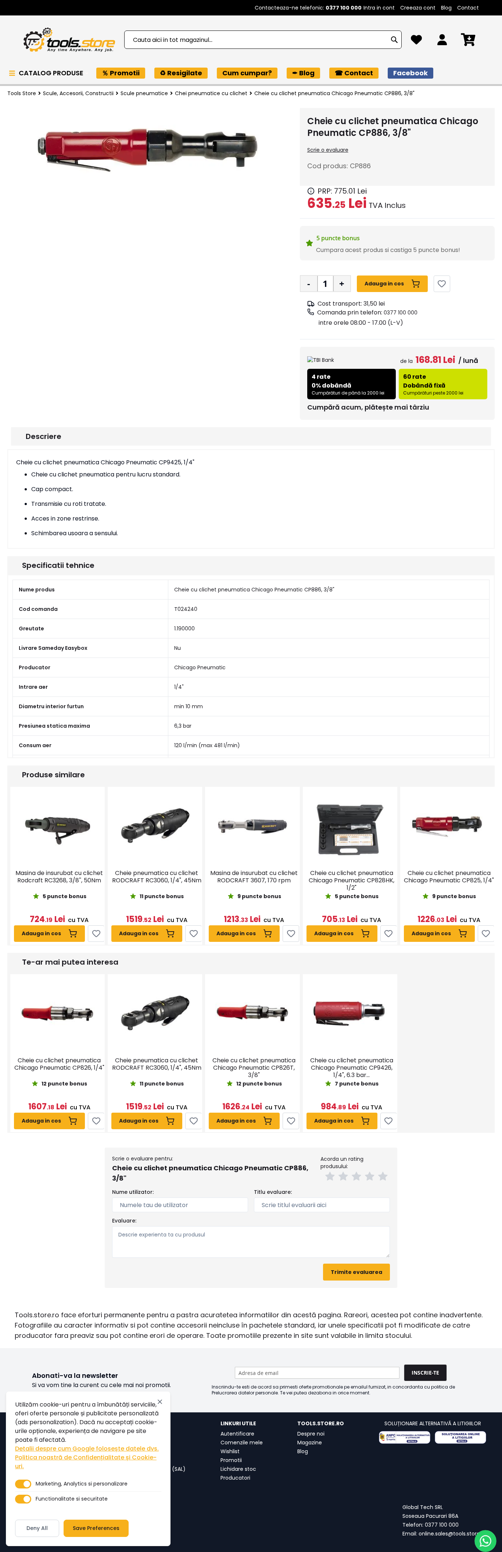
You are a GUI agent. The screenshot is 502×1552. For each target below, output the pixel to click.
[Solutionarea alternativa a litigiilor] (404, 1437)
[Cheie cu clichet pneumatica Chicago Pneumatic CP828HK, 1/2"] (350, 826)
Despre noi (310, 1433)
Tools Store (21, 93)
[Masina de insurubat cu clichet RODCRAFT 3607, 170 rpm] (252, 826)
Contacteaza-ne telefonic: (308, 7)
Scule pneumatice (144, 93)
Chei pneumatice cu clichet (211, 93)
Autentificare (237, 1433)
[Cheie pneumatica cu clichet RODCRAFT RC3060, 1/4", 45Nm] (154, 826)
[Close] (160, 1402)
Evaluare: (124, 1220)
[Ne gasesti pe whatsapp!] (485, 1541)
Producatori (235, 1477)
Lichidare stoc (238, 1469)
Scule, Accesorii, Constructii (78, 93)
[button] (331, 1177)
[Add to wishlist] (442, 284)
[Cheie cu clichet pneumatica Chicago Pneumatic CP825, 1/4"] (447, 826)
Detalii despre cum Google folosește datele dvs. (87, 1448)
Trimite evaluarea (356, 1272)
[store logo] (69, 40)
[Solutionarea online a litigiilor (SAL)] (460, 1437)
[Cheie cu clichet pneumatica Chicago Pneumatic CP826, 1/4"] (57, 1014)
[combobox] (263, 39)
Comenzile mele (241, 1442)
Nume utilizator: (133, 1192)
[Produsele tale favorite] (416, 41)
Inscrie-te (425, 1372)
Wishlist (230, 1451)
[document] (88, 1468)
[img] (311, 191)
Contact (468, 7)
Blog (446, 7)
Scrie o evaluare (327, 150)
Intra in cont (379, 7)
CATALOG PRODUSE (52, 73)
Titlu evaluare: (273, 1192)
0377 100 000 (400, 312)
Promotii (231, 1460)
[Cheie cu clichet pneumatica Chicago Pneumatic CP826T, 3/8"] (252, 1014)
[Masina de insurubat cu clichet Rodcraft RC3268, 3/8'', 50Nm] (57, 826)
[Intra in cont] (442, 41)
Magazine (309, 1442)
